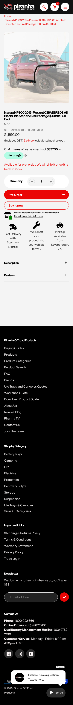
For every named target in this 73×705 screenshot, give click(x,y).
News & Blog (12, 412)
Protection (11, 480)
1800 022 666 (24, 620)
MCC (7, 124)
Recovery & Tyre (15, 486)
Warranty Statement (18, 546)
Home (7, 16)
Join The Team (14, 431)
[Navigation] (65, 7)
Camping (10, 460)
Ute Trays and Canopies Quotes (25, 386)
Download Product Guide (21, 399)
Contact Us (12, 425)
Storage (9, 492)
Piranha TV (12, 418)
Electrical (10, 473)
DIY (6, 467)
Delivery (29, 140)
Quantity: (17, 181)
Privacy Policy (13, 552)
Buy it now (16, 205)
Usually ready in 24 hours (28, 216)
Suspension (12, 499)
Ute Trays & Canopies (19, 505)
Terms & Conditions (17, 539)
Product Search (15, 367)
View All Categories (17, 511)
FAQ (7, 374)
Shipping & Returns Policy (22, 533)
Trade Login (12, 558)
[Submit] (64, 597)
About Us (10, 405)
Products (10, 354)
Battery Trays (13, 454)
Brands (9, 380)
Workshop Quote (16, 393)
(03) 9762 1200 (35, 625)
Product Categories (17, 361)
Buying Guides (14, 348)
